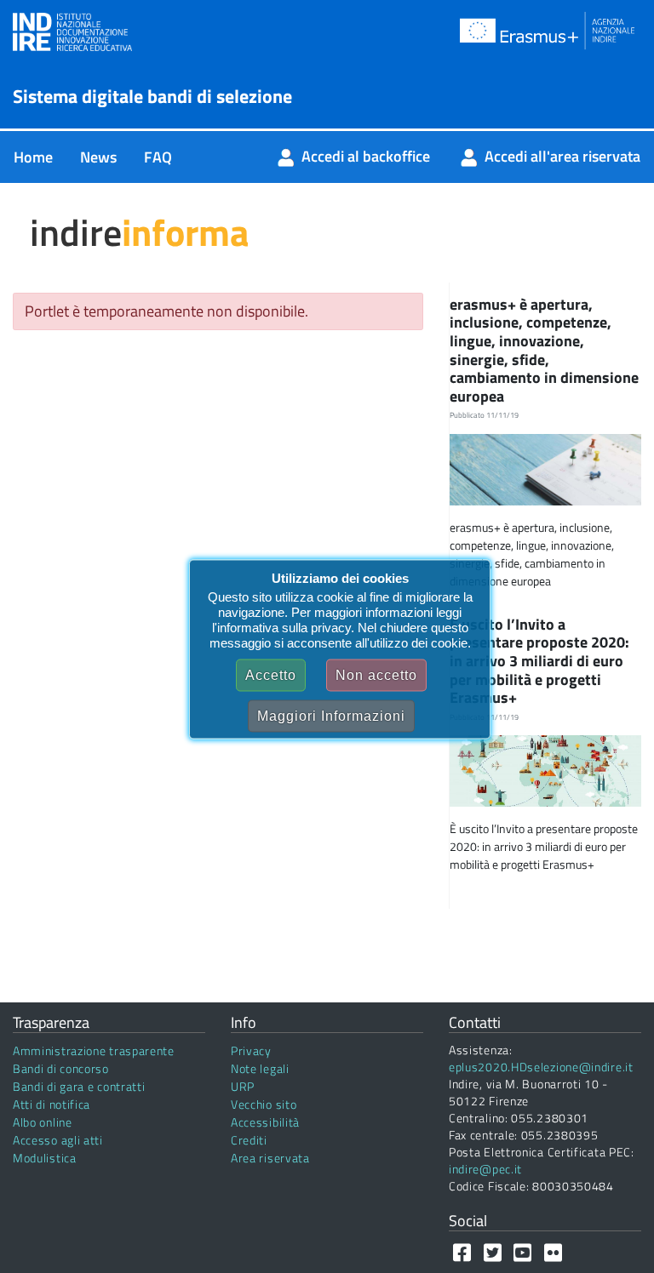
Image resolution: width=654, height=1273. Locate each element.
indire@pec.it (485, 1169)
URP (243, 1086)
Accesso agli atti (58, 1140)
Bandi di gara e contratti (79, 1086)
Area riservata (270, 1158)
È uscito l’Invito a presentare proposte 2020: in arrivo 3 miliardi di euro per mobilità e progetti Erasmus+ (539, 661)
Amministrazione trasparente (94, 1050)
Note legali (260, 1068)
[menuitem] (33, 157)
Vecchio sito (263, 1104)
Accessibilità (265, 1122)
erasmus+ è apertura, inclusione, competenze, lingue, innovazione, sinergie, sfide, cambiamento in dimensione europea (544, 350)
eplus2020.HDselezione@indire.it (541, 1067)
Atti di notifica (51, 1104)
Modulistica (45, 1158)
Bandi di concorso (61, 1068)
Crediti (249, 1140)
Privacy (251, 1050)
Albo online (42, 1122)
